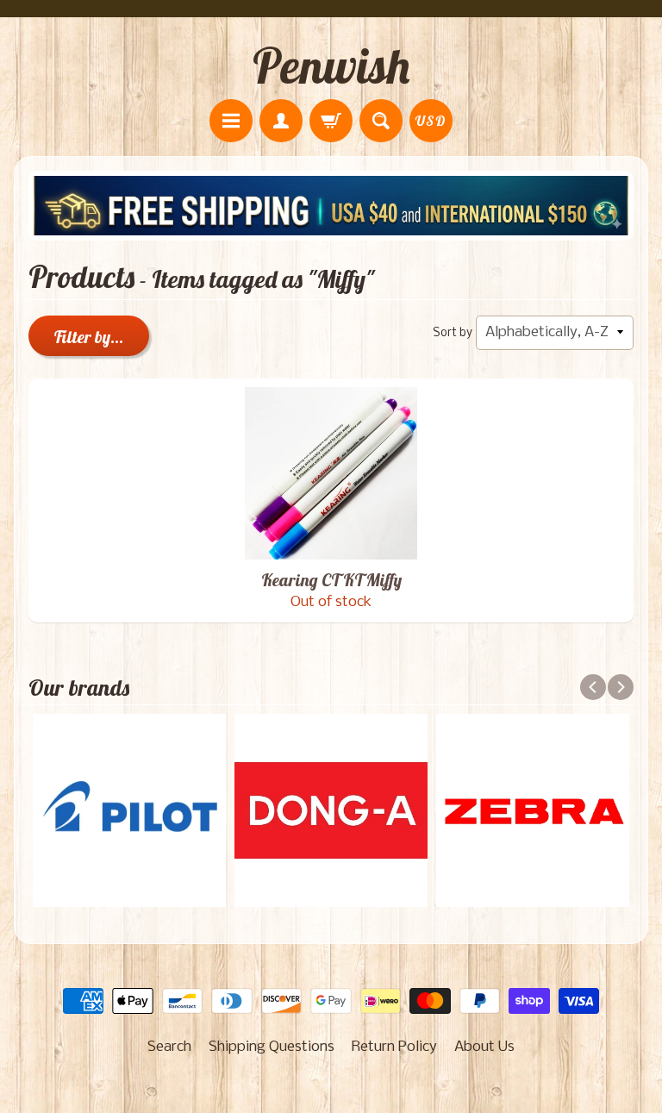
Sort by (452, 333)
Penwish (331, 65)
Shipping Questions (271, 1047)
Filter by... (88, 336)
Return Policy (394, 1047)
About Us (484, 1047)
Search (169, 1047)
